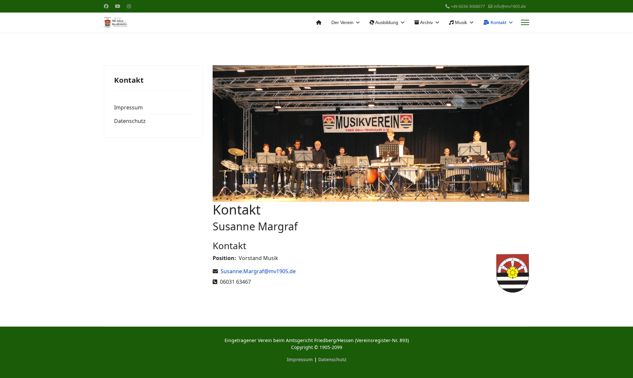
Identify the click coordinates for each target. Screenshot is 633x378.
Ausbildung (386, 22)
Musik (460, 22)
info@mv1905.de (510, 6)
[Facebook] (106, 6)
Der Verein (342, 22)
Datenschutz (130, 121)
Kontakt (497, 22)
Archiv (426, 22)
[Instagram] (129, 6)
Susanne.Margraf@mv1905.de (258, 271)
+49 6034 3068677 (468, 6)
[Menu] (525, 22)
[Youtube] (117, 6)
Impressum (128, 107)
